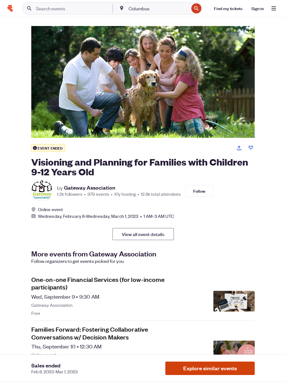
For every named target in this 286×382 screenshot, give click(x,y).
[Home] (10, 8)
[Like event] (251, 148)
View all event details (143, 234)
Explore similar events (210, 368)
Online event (50, 209)
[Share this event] (239, 148)
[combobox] (158, 8)
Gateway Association (89, 187)
